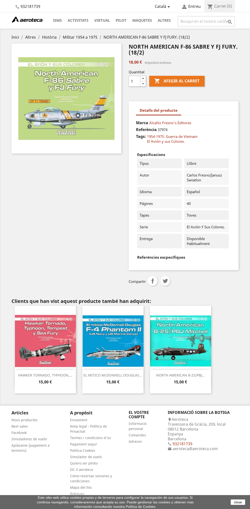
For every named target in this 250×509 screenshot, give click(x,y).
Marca (142, 122)
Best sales (19, 426)
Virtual (102, 20)
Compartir (152, 281)
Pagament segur (83, 444)
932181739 (30, 6)
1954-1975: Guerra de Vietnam (172, 136)
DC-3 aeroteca (81, 469)
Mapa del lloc (81, 487)
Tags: (141, 136)
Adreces (135, 441)
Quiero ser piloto (84, 463)
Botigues (77, 493)
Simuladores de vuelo (29, 439)
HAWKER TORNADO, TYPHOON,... (45, 375)
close (238, 502)
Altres (164, 20)
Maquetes (142, 20)
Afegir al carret (176, 81)
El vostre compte (139, 415)
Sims (57, 20)
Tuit (165, 281)
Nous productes (24, 420)
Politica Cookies (82, 450)
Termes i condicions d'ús (90, 437)
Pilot (121, 20)
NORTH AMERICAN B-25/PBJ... (180, 375)
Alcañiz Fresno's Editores (170, 122)
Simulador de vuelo (86, 456)
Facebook (19, 432)
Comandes (137, 435)
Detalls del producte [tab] (158, 110)
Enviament (78, 420)
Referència (146, 129)
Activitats (78, 20)
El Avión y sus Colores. (166, 141)
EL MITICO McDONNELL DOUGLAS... (112, 375)
